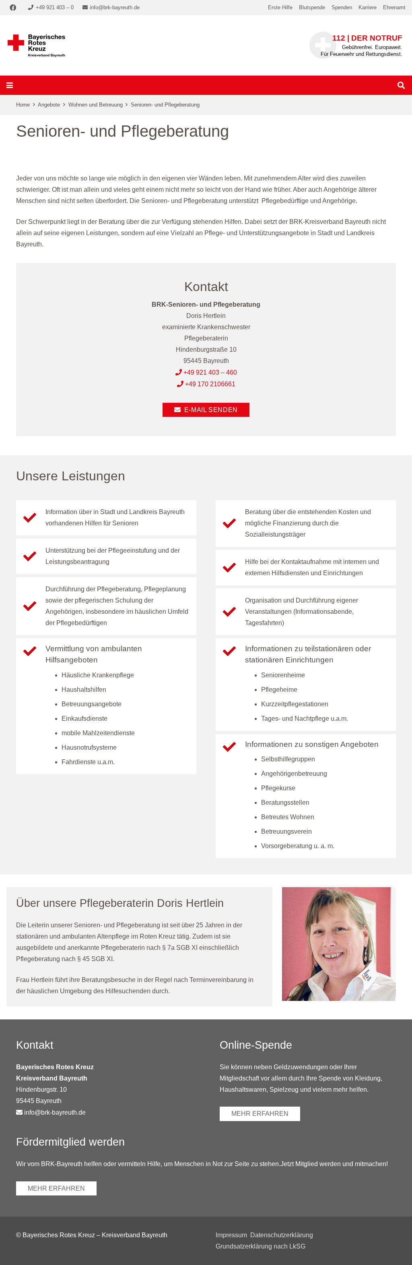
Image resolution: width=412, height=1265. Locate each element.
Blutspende (312, 7)
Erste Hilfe (280, 7)
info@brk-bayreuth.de (55, 1112)
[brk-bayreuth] (36, 45)
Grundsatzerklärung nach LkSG (260, 1246)
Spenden (342, 7)
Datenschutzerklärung (281, 1235)
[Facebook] (12, 7)
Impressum (231, 1235)
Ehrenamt (394, 7)
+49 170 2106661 (210, 384)
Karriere (367, 7)
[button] (9, 85)
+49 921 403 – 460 (210, 372)
